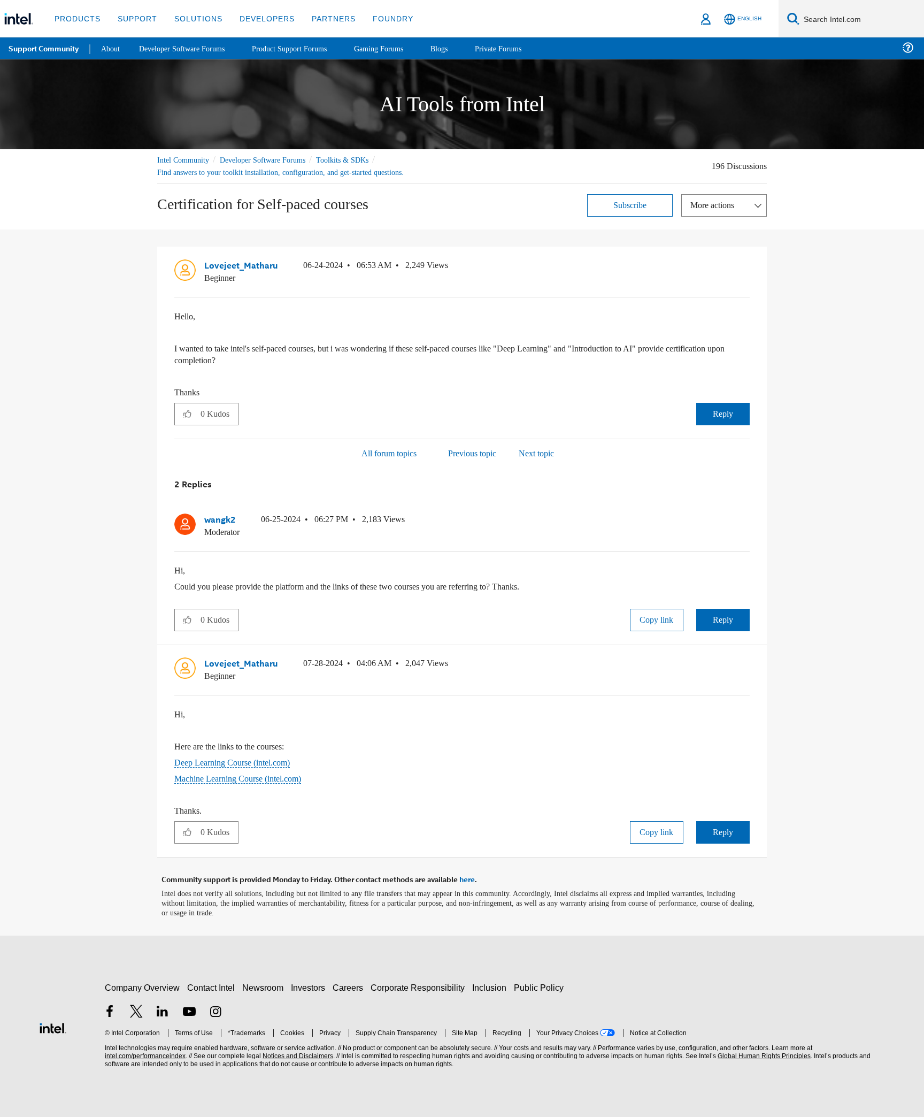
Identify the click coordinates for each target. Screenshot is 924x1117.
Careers (350, 984)
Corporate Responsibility (419, 984)
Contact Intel (212, 984)
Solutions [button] (193, 18)
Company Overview (142, 984)
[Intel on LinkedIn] (162, 1010)
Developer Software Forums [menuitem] (188, 47)
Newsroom (265, 984)
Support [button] (134, 18)
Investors (310, 984)
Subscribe (630, 204)
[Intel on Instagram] (215, 1010)
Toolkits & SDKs (356, 159)
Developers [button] (259, 18)
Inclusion (492, 984)
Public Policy (540, 984)
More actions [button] (715, 204)
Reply (723, 413)
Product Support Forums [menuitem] (302, 47)
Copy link (656, 618)
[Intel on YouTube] (189, 1010)
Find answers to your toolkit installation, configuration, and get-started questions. (292, 172)
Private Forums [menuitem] (519, 47)
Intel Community (185, 159)
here (467, 877)
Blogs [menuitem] (458, 47)
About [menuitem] (111, 47)
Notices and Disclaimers (297, 1053)
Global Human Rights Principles (762, 1053)
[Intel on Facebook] (110, 1010)
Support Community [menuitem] (44, 48)
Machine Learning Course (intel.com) (244, 776)
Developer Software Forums (272, 159)
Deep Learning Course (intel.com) (238, 760)
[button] (745, 267)
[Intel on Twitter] (136, 1010)
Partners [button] (322, 18)
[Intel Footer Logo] (53, 1023)
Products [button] (76, 18)
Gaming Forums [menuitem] (395, 47)
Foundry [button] (380, 18)
